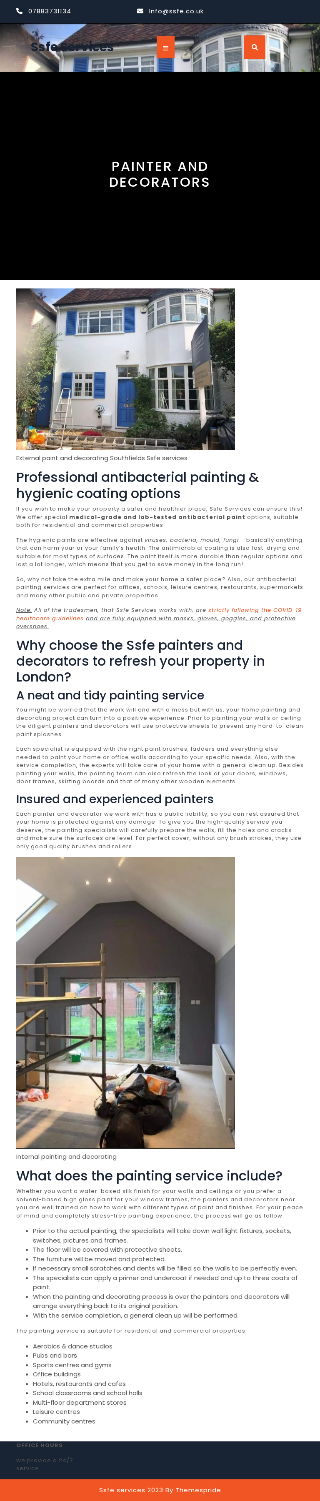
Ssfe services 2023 (131, 1490)
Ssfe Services (72, 47)
